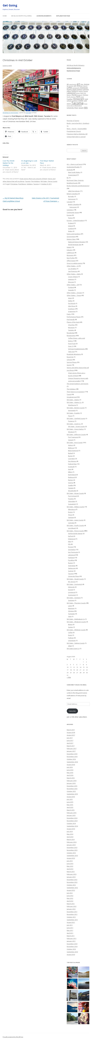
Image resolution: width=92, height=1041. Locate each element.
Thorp (70, 515)
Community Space (73, 212)
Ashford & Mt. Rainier (75, 533)
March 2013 (70, 872)
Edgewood (71, 539)
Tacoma (27, 181)
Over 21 (70, 346)
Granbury (80, 89)
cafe (74, 86)
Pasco (70, 416)
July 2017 (70, 738)
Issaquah (71, 467)
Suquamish (72, 504)
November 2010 (72, 946)
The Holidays (35, 181)
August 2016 (71, 765)
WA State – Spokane (74, 598)
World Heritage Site (74, 245)
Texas (85, 104)
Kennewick (72, 410)
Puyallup (69, 99)
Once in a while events (74, 263)
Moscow (71, 282)
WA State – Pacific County (75, 525)
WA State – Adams (73, 400)
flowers (69, 89)
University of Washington (74, 105)
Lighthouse (70, 253)
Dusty (70, 635)
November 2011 (72, 914)
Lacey (70, 606)
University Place (72, 108)
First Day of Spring (73, 121)
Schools (69, 360)
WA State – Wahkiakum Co (76, 619)
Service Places (72, 362)
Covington (71, 459)
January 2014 (71, 845)
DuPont (70, 536)
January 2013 (71, 877)
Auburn (70, 445)
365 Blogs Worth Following (21, 16)
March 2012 (70, 904)
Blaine (70, 624)
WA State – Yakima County (75, 643)
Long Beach (72, 528)
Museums (70, 255)
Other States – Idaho (74, 274)
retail (86, 99)
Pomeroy (71, 421)
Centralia (71, 523)
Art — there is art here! (74, 164)
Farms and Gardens (73, 234)
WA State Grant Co (73, 649)
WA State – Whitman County (76, 630)
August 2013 (71, 858)
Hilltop (69, 91)
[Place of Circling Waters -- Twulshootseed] (72, 1007)
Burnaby (71, 196)
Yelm (69, 616)
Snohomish (72, 595)
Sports (69, 365)
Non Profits (70, 258)
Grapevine (71, 311)
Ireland (70, 226)
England (71, 223)
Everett (70, 590)
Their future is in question (75, 392)
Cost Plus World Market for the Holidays (8, 163)
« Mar (69, 677)
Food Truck (72, 344)
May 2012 (70, 898)
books (71, 86)
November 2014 (72, 821)
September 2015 (72, 794)
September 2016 (72, 762)
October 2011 (71, 917)
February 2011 (71, 938)
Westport (71, 432)
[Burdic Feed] (72, 995)
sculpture (75, 101)
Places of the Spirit (73, 322)
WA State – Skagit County (75, 579)
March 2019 (70, 730)
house (85, 91)
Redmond (71, 477)
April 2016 (70, 775)
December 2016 (72, 754)
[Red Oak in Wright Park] (72, 984)
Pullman (71, 638)
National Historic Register (76, 242)
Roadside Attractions (74, 354)
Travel (69, 394)
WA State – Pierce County (75, 531)
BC (68, 178)
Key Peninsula (73, 552)
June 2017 (70, 740)
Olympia (85, 95)
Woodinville (72, 491)
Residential (70, 333)
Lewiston (71, 279)
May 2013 (70, 866)
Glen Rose (71, 306)
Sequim (70, 440)
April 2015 (70, 807)
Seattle (80, 101)
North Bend (72, 475)
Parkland (71, 558)
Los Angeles (72, 269)
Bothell (70, 453)
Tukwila (70, 488)
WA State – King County (74, 443)
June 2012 (70, 896)
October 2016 (71, 759)
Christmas (14, 184)
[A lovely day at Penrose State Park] (83, 984)
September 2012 (72, 888)
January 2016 (71, 783)
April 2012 (70, 901)
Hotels (69, 247)
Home (5, 16)
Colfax (70, 632)
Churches (71, 325)
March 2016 (70, 778)
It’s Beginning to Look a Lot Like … (29, 162)
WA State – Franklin (73, 413)
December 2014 (72, 818)
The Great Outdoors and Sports (77, 384)
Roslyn (70, 512)
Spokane (71, 600)
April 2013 (70, 869)
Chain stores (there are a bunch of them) (33, 179)
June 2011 (70, 928)
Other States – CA (73, 266)
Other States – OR (73, 285)
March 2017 (70, 746)
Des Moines (72, 461)
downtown (84, 88)
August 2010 (71, 954)
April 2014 (70, 837)
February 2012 (71, 906)
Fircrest (70, 547)
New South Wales (74, 172)
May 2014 (70, 834)
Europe (69, 215)
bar (68, 86)
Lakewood (71, 93)
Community (76, 88)
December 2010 (72, 944)
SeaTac (70, 483)
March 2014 (70, 839)
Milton (70, 472)
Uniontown (72, 640)
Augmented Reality (73, 167)
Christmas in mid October (10, 112)
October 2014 (71, 823)
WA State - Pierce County (49, 181)
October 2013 (71, 853)
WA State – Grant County (76, 426)
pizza (82, 97)
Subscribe (72, 711)
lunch (82, 93)
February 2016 (71, 781)
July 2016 (70, 767)
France (70, 218)
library (78, 93)
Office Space (71, 261)
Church (85, 86)
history (81, 91)
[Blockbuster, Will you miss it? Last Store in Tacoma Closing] (83, 995)
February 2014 (71, 842)
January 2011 (71, 941)
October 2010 (71, 949)
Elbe (69, 542)
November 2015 (72, 789)
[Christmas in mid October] (31, 110)
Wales (70, 231)
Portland (71, 287)
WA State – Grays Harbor (75, 429)
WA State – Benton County (75, 408)
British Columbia (72, 194)
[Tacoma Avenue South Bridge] (72, 1018)
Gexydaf (28, 112)
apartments (72, 84)
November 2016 (72, 757)
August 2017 (71, 735)
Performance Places (74, 317)
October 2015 (71, 791)
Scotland (71, 229)
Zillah (70, 646)
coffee (69, 87)
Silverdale (71, 501)
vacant (81, 108)
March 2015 (70, 810)
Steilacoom (72, 568)
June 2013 (70, 864)
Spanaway (71, 566)
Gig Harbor (72, 550)
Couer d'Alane (73, 277)
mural (73, 95)
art (78, 83)
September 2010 (72, 952)
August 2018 (71, 732)
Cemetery (70, 210)
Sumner (70, 571)
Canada (69, 202)
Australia (70, 170)
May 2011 (70, 930)
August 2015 (71, 797)
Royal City (70, 357)
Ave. (82, 84)
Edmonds (71, 587)
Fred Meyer (22, 184)
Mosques (71, 327)
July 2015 (70, 799)
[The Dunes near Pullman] (83, 972)
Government (71, 237)
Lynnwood (71, 592)
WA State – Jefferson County (76, 434)
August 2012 (71, 890)
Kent (69, 469)
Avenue (86, 84)
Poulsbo (71, 499)
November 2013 (72, 850)
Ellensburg (71, 509)
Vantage (71, 517)
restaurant (78, 98)
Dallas (70, 301)
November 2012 (72, 882)
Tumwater (71, 614)
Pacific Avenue (71, 97)
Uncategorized (72, 397)
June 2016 (70, 770)
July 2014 (70, 831)
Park (78, 96)
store (69, 103)
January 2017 (71, 751)
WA (86, 107)
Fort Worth (71, 303)
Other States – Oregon (74, 293)
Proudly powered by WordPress (13, 1037)
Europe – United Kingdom (75, 220)
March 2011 (70, 936)
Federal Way (72, 464)
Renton (70, 480)
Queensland (72, 175)
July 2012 (70, 893)
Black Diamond (73, 451)
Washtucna (72, 405)
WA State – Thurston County (76, 603)
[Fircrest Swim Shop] (83, 1007)
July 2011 (70, 925)
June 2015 (70, 802)
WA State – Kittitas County (75, 507)
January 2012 (71, 909)
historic (74, 91)
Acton (70, 298)
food (74, 89)
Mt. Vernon (72, 582)
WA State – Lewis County (75, 520)
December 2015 (72, 786)
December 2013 (72, 847)
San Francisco (73, 271)
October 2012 (71, 885)
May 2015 (70, 805)
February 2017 (71, 749)
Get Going (10, 5)
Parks (69, 314)
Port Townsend (73, 437)
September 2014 (72, 826)
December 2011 (72, 912)
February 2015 (71, 813)
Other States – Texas (74, 295)
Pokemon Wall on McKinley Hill (77, 134)
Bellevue (71, 448)
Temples (71, 330)
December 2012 (72, 880)
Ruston (70, 563)
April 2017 (70, 743)
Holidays (30, 184)
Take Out (71, 352)
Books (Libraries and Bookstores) (78, 186)
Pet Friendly (71, 319)
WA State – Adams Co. (74, 402)
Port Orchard (72, 496)
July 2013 (70, 861)
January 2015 (71, 815)
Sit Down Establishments (76, 349)
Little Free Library (74, 191)
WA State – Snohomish (74, 584)
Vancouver (72, 199)
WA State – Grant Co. (74, 424)
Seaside (71, 290)
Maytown (71, 608)
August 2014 (71, 829)
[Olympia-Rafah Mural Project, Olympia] (72, 972)
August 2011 (71, 922)
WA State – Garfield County (76, 418)
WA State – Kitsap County (75, 493)
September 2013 (72, 856)
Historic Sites (71, 239)
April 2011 (70, 933)
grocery (86, 89)
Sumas (70, 627)
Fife (69, 544)
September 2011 (72, 920)
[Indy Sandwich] (83, 1018)
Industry (69, 250)
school (69, 101)
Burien (70, 456)
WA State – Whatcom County (76, 622)
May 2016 (70, 773)
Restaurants (71, 336)
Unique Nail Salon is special (76, 137)
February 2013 (71, 874)
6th (68, 84)
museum (79, 95)
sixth (85, 101)
